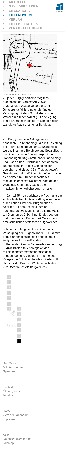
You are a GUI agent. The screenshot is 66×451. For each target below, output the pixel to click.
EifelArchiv (20, 10)
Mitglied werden (13, 367)
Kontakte (8, 387)
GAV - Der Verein (24, 6)
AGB (6, 434)
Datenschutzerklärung (17, 438)
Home (7, 411)
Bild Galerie (10, 363)
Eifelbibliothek (23, 23)
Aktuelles (19, 2)
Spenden (9, 371)
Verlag (15, 19)
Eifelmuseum (20, 15)
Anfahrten (9, 395)
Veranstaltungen (25, 28)
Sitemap (8, 443)
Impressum (10, 419)
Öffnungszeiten (13, 391)
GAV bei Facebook (15, 415)
